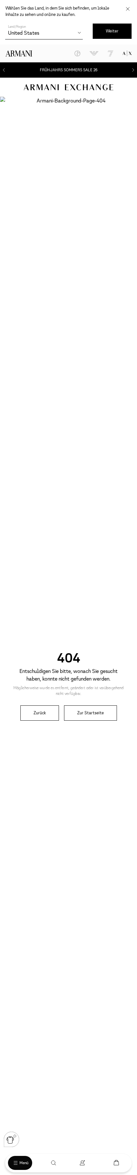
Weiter (112, 31)
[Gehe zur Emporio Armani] (94, 53)
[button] (11, 1139)
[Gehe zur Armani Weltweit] (18, 53)
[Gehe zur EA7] (110, 53)
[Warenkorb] (116, 1163)
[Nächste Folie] (133, 70)
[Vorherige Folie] (4, 70)
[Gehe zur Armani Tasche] (127, 53)
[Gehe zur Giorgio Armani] (77, 53)
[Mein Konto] (82, 1163)
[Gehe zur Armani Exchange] (68, 87)
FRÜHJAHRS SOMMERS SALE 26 (68, 70)
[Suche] (54, 1163)
